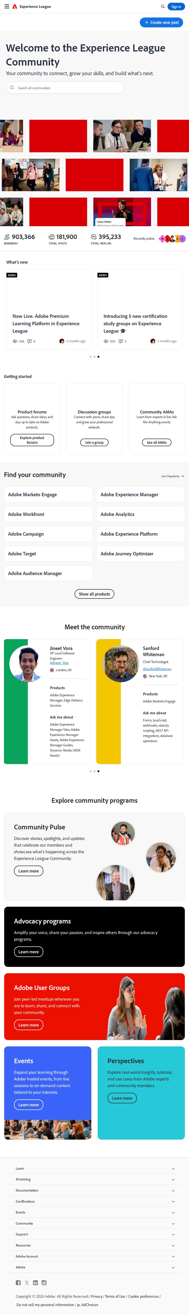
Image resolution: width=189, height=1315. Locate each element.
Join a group (94, 442)
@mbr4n (21, 669)
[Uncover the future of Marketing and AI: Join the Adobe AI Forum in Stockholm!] (139, 309)
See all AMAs (157, 442)
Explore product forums (32, 440)
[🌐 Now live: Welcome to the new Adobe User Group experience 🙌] (48, 309)
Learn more (28, 870)
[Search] (10, 87)
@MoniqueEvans (119, 663)
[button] (161, 22)
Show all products (94, 594)
